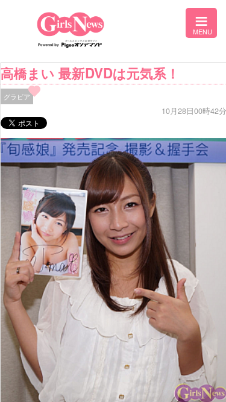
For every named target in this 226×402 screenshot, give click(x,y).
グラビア (17, 96)
